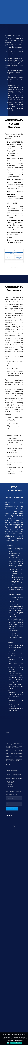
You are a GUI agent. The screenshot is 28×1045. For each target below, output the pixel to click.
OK (8, 1042)
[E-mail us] (8, 820)
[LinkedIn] (6, 820)
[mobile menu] (25, 2)
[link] (14, 258)
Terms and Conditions (16, 1042)
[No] (26, 1038)
